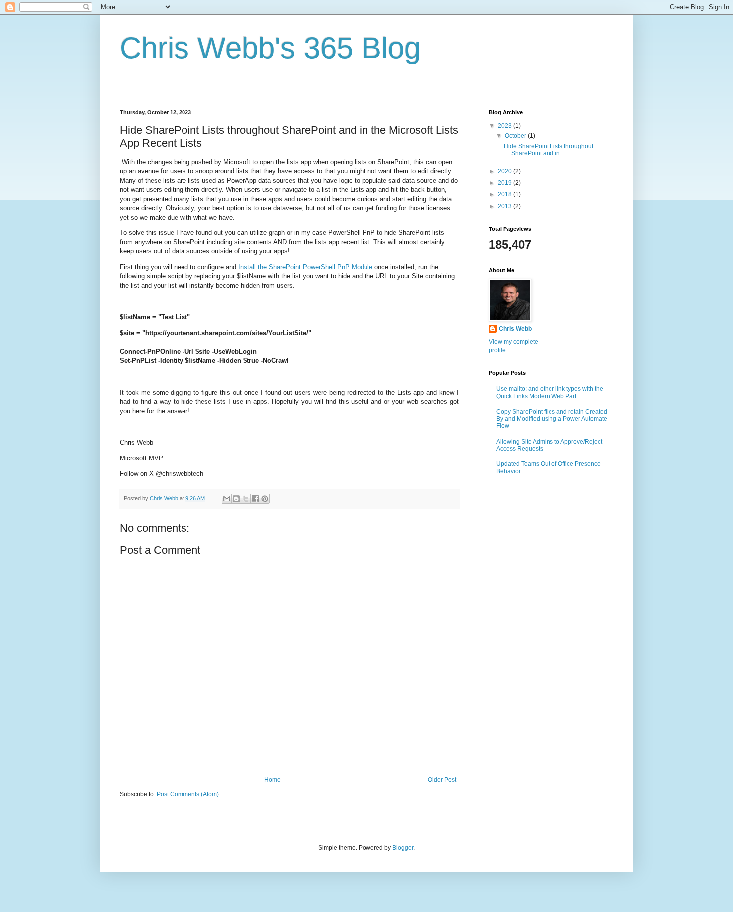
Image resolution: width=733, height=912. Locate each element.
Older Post (442, 779)
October (516, 135)
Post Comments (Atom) (188, 794)
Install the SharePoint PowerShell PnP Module (305, 267)
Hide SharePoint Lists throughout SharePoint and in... (548, 150)
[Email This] (227, 499)
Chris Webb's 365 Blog (270, 48)
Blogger (402, 847)
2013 (505, 206)
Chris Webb (515, 328)
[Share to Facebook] (255, 499)
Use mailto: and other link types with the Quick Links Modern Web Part (549, 392)
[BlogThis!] (236, 499)
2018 (505, 194)
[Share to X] (246, 499)
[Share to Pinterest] (265, 499)
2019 (505, 182)
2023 (505, 125)
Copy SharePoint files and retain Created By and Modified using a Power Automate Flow (551, 419)
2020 (505, 171)
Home (272, 779)
